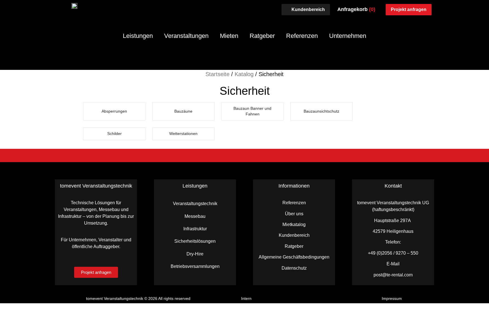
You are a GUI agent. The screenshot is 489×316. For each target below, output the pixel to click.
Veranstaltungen (186, 35)
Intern (246, 298)
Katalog (244, 74)
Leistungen (138, 35)
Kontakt (393, 186)
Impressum (392, 298)
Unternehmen (347, 35)
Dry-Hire (194, 253)
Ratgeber (262, 35)
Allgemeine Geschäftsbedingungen (294, 257)
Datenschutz (294, 268)
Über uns (294, 213)
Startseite (217, 74)
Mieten (229, 35)
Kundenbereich (294, 235)
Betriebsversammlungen (195, 266)
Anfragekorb (356, 9)
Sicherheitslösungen (195, 241)
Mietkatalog (294, 224)
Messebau (195, 216)
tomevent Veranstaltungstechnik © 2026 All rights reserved (138, 298)
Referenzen (302, 35)
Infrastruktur (195, 228)
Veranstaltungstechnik (195, 203)
